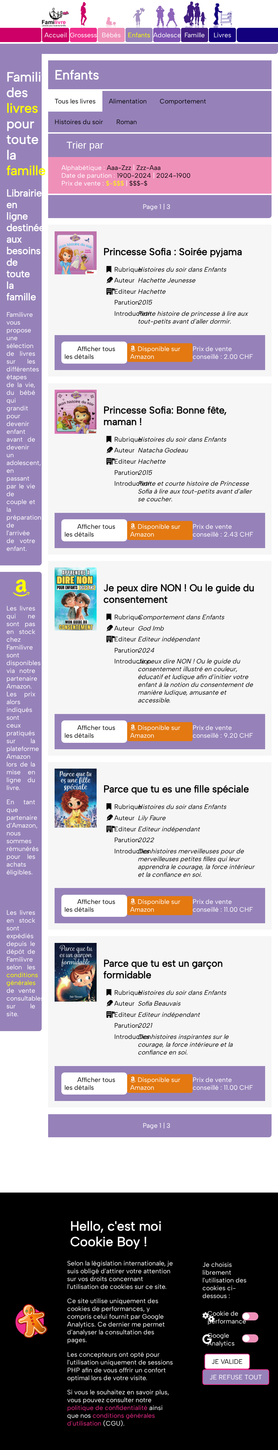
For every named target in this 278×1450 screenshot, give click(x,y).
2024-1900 (173, 175)
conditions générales (22, 979)
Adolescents (171, 35)
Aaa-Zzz (119, 168)
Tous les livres (75, 101)
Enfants (139, 35)
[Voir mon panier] (244, 27)
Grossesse (85, 35)
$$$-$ (138, 183)
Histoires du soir (79, 122)
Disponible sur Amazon (155, 353)
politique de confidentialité (107, 1408)
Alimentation (128, 101)
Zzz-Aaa (148, 168)
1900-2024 (134, 175)
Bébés (111, 35)
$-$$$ (115, 183)
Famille (194, 35)
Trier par (83, 145)
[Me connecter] (258, 27)
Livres (222, 35)
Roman (126, 122)
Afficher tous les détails (89, 353)
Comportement (183, 101)
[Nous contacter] (243, 35)
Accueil (55, 35)
